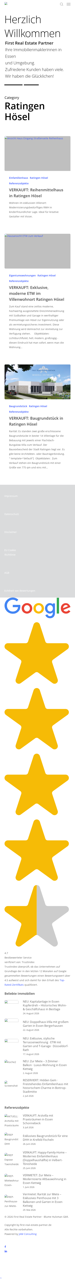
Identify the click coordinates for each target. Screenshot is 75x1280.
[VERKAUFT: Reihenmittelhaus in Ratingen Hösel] (37, 153)
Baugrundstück (18, 406)
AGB (6, 572)
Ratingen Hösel (39, 177)
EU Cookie (10, 550)
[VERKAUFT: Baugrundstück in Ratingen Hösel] (37, 381)
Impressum (11, 496)
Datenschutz (11, 514)
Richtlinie (10, 554)
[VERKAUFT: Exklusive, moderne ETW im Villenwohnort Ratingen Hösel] (37, 251)
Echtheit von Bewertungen (19, 590)
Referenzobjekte (19, 183)
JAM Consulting (28, 1234)
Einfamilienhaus (18, 177)
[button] (68, 4)
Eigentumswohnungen (22, 275)
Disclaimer (10, 532)
